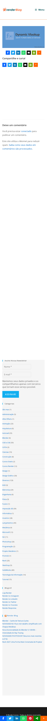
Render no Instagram (10, 596)
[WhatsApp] (23, 53)
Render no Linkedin (9, 599)
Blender (5, 438)
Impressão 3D (7, 508)
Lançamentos (7, 523)
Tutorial (5, 579)
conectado (26, 131)
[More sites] (37, 718)
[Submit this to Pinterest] (30, 718)
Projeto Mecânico (9, 551)
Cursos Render (8, 466)
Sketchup (6, 565)
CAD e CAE (6, 442)
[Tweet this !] (13, 53)
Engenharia (6, 494)
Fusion (5, 504)
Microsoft (6, 532)
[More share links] (39, 53)
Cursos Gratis (7, 461)
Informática (6, 513)
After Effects (7, 419)
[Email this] (29, 53)
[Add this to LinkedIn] (18, 53)
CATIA (4, 447)
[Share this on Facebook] (8, 53)
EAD (3, 485)
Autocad (5, 433)
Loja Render (7, 593)
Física (4, 499)
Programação (7, 546)
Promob (5, 556)
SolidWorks (6, 570)
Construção (6, 457)
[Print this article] (34, 53)
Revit (4, 560)
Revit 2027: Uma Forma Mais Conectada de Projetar (22, 642)
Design (5, 471)
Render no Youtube (9, 605)
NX (3, 537)
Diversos (5, 480)
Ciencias (5, 452)
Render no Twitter (9, 602)
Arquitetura (6, 428)
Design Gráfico (8, 475)
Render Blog (12, 615)
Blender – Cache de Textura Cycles (15, 621)
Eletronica (6, 490)
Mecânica (6, 527)
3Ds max (5, 409)
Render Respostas (9, 608)
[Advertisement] (23, 92)
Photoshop (6, 541)
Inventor (5, 518)
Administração (8, 414)
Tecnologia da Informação (12, 575)
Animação (6, 423)
